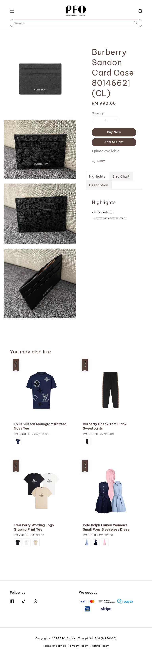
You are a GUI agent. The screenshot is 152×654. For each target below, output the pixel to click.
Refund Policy (100, 645)
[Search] (135, 23)
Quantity (98, 113)
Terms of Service (54, 645)
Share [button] (101, 161)
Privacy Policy (78, 645)
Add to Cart (114, 142)
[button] (12, 10)
